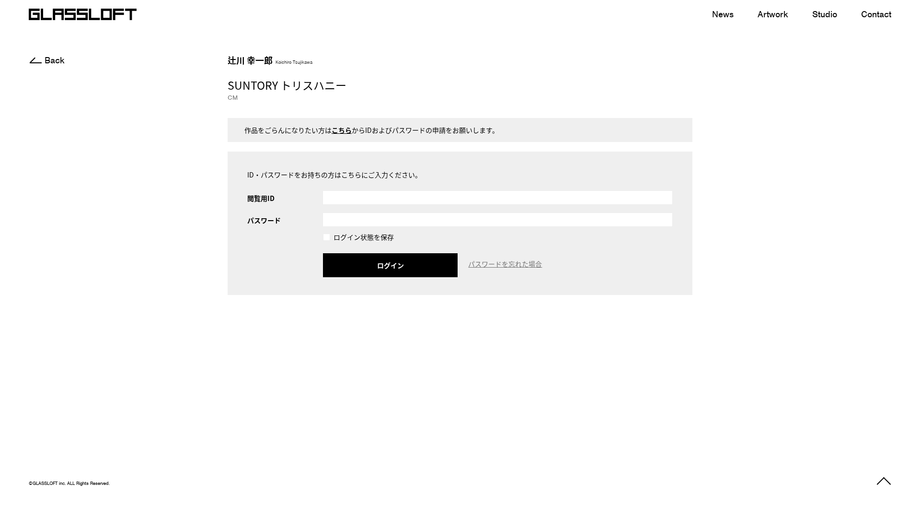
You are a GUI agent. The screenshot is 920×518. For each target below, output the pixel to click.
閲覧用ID (261, 198)
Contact (876, 14)
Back (55, 60)
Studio (824, 14)
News (723, 14)
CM (233, 98)
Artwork (773, 14)
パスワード (264, 220)
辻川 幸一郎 (270, 60)
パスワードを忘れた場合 (505, 264)
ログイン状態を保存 (364, 238)
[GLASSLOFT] (83, 14)
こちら (342, 130)
